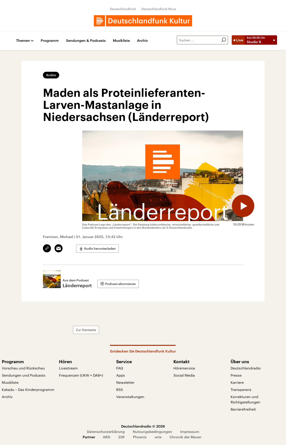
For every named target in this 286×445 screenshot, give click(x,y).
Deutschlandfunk (123, 9)
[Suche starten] (224, 40)
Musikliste (121, 40)
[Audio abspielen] (243, 206)
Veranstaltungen (130, 396)
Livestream (68, 368)
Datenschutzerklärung (106, 431)
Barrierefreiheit (243, 409)
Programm (50, 40)
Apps (120, 375)
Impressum (189, 431)
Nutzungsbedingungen (152, 431)
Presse (236, 375)
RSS (119, 389)
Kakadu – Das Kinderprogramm (28, 389)
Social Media (184, 375)
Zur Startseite (86, 330)
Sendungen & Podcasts (86, 40)
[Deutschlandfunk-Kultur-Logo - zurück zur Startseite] (143, 20)
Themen (23, 40)
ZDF (121, 437)
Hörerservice (184, 368)
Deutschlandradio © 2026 (143, 426)
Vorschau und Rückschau (23, 368)
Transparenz (241, 389)
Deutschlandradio (246, 368)
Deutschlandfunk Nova (158, 9)
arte (158, 437)
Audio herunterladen (100, 248)
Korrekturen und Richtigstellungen (245, 399)
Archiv (142, 40)
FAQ (119, 368)
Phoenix (140, 437)
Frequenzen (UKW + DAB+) (81, 375)
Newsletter (125, 382)
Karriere (237, 382)
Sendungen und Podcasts (23, 375)
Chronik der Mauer (185, 437)
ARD (106, 437)
